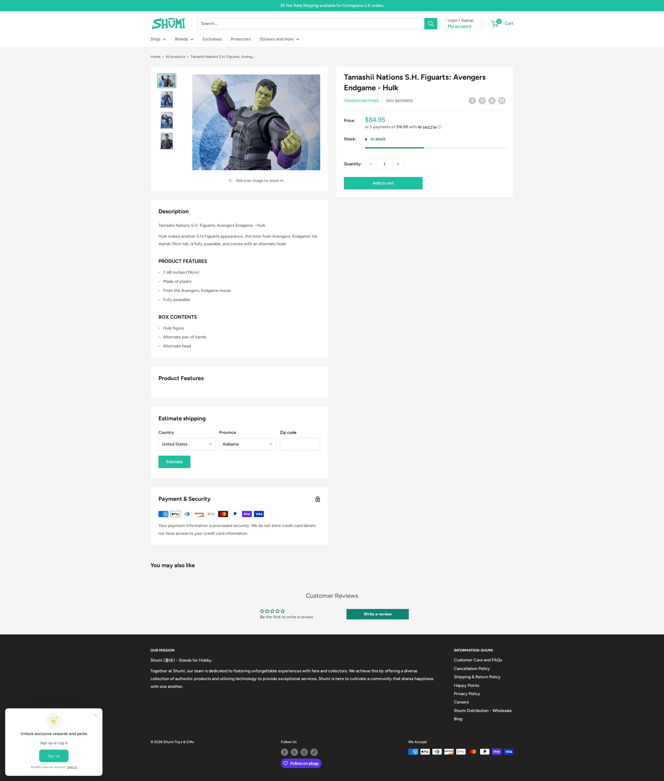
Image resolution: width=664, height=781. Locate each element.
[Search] (430, 23)
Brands (181, 39)
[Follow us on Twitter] (294, 752)
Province (227, 432)
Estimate (174, 461)
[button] (435, 127)
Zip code (288, 432)
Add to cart (383, 183)
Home (155, 56)
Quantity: (353, 163)
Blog (458, 718)
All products (175, 56)
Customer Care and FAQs (478, 659)
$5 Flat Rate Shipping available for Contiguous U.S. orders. (332, 5)
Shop (155, 39)
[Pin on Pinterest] (482, 100)
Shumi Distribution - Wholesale (483, 710)
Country (166, 432)
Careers (461, 702)
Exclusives (212, 39)
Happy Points (466, 685)
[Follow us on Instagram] (304, 752)
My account (460, 26)
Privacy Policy (467, 693)
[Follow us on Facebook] (284, 752)
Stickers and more (277, 39)
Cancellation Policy (472, 668)
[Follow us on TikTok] (314, 752)
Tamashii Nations (361, 101)
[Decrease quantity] (370, 164)
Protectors (241, 39)
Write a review (378, 614)
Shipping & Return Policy (477, 676)
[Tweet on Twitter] (492, 100)
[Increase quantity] (398, 164)
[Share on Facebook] (472, 100)
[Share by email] (502, 100)
